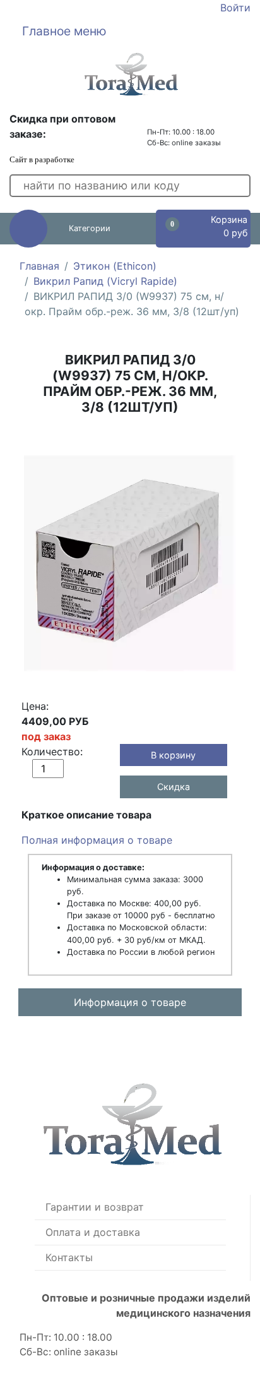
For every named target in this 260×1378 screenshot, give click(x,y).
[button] (130, 31)
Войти (235, 7)
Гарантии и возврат (94, 1207)
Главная (39, 266)
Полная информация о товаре (96, 840)
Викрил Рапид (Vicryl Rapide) (105, 281)
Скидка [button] (173, 786)
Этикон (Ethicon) (115, 266)
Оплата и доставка (92, 1232)
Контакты (69, 1257)
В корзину (173, 755)
